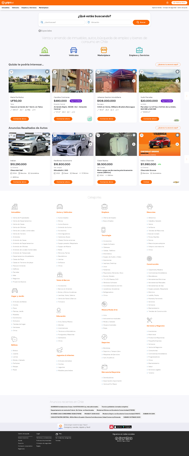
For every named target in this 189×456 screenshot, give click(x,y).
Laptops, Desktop (109, 263)
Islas (14, 275)
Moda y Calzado (19, 360)
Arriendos (16, 237)
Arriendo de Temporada (21, 253)
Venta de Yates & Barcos (67, 299)
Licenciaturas (63, 328)
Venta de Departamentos (22, 221)
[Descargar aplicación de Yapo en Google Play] (127, 426)
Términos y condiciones (44, 438)
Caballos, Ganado (154, 221)
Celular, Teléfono (109, 251)
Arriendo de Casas (19, 240)
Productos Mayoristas (156, 338)
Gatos (150, 224)
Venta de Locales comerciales (24, 231)
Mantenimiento (153, 308)
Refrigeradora (108, 292)
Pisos (15, 308)
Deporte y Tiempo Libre (111, 351)
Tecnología (106, 235)
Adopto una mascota (156, 246)
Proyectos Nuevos (19, 282)
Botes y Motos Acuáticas (67, 292)
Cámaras (106, 247)
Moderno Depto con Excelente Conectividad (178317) (121, 414)
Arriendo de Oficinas (20, 246)
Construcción (153, 264)
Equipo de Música (64, 246)
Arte (105, 315)
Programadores (154, 357)
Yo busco (61, 302)
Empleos (105, 212)
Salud (150, 367)
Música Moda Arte (110, 310)
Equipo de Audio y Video (112, 257)
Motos (60, 221)
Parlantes (106, 270)
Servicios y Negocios (156, 326)
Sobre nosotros (23, 438)
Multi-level (152, 335)
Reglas (38, 446)
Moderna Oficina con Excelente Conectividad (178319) (116, 410)
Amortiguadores (64, 234)
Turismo (151, 373)
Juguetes (61, 367)
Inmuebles (5, 8)
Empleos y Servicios (29, 8)
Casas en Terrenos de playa (23, 262)
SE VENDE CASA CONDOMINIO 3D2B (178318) (66, 414)
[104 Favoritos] (141, 72)
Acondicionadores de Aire (112, 286)
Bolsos (15, 351)
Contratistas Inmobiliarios (157, 273)
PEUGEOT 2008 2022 (92, 414)
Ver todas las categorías (63, 438)
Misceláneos (152, 276)
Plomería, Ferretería (155, 299)
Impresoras (107, 260)
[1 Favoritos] (98, 72)
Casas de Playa (18, 259)
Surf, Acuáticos (108, 358)
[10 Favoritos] (55, 72)
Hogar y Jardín (17, 296)
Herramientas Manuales (156, 283)
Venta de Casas (18, 224)
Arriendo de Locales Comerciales (25, 250)
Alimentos (152, 218)
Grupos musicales (109, 325)
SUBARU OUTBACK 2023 (132, 417)
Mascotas (151, 212)
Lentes (15, 357)
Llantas (60, 259)
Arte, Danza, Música (65, 322)
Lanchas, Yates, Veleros (66, 295)
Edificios (16, 269)
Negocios (16, 278)
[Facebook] (116, 438)
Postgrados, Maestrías (66, 335)
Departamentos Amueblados (23, 256)
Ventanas (16, 327)
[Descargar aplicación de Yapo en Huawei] (111, 427)
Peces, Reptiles (153, 237)
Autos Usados (63, 218)
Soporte (21, 443)
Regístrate (21, 449)
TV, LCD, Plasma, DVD (110, 279)
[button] (46, 80)
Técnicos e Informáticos (66, 331)
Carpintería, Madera (155, 270)
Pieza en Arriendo (19, 266)
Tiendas (58, 440)
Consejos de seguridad (169, 7)
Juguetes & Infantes (65, 355)
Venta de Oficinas (19, 227)
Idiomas (61, 325)
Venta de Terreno (19, 234)
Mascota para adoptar (156, 243)
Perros (150, 240)
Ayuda (20, 440)
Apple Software (109, 244)
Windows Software (110, 283)
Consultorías (153, 351)
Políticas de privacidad (43, 440)
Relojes (15, 367)
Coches (61, 364)
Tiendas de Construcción (157, 311)
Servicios (151, 302)
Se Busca (61, 262)
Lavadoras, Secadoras (111, 289)
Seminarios (62, 338)
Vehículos (15, 8)
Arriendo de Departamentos (23, 243)
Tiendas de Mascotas (156, 231)
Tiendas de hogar (19, 324)
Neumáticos (62, 256)
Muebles (16, 315)
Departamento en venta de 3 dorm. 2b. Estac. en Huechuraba (72, 410)
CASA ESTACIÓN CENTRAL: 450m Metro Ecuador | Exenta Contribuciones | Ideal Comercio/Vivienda (85, 417)
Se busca (16, 321)
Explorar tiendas (157, 7)
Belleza (14, 345)
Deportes (106, 342)
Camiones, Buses (64, 237)
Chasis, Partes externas (66, 240)
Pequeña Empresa (154, 341)
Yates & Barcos (63, 280)
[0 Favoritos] (11, 72)
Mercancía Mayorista (111, 372)
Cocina (15, 305)
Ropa (15, 370)
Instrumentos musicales (111, 319)
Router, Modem (108, 276)
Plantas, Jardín (18, 311)
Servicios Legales (154, 370)
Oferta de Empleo (109, 218)
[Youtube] (130, 438)
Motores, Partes (64, 253)
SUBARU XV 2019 (149, 414)
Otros (15, 330)
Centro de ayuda (182, 7)
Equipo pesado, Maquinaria (68, 243)
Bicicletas (106, 348)
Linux (105, 267)
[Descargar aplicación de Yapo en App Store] (118, 426)
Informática (107, 254)
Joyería (15, 354)
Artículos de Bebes (20, 302)
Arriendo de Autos (65, 227)
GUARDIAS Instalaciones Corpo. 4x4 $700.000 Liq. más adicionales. (75, 407)
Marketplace (43, 8)
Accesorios (62, 231)
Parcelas (16, 272)
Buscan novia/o (153, 234)
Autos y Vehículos (64, 212)
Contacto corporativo (25, 446)
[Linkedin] (127, 438)
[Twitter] (123, 438)
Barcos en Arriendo (65, 289)
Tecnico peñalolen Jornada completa (115, 407)
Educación (61, 316)
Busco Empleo (108, 221)
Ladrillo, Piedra (153, 295)
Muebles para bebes (65, 370)
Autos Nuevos (63, 224)
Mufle (60, 250)
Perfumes (16, 363)
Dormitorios (17, 318)
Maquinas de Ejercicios (111, 354)
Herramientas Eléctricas (157, 279)
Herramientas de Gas (156, 286)
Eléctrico (151, 292)
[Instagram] (120, 438)
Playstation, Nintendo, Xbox (113, 273)
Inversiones (152, 331)
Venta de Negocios (155, 347)
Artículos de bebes (65, 361)
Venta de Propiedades (21, 218)
